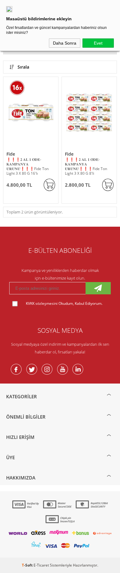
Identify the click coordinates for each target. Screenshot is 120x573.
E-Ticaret (41, 565)
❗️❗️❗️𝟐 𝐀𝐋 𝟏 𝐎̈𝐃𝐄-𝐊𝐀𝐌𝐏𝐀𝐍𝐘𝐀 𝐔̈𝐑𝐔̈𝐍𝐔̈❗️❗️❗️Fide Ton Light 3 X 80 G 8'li (86, 166)
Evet (98, 43)
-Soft (28, 565)
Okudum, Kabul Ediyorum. (64, 303)
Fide (10, 154)
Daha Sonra (64, 43)
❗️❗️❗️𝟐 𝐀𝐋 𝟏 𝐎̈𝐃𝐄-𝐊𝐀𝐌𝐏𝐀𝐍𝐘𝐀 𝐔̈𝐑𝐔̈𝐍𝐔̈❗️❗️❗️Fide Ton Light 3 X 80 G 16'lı (27, 166)
